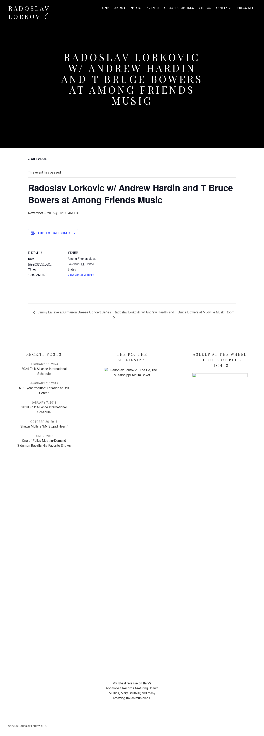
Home (104, 8)
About (120, 8)
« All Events (37, 159)
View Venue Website (81, 275)
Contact (224, 8)
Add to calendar (54, 233)
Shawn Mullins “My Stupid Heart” (44, 426)
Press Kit (245, 8)
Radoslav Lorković (29, 12)
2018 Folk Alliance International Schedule (44, 409)
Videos (205, 8)
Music (136, 8)
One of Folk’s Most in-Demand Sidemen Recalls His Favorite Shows (44, 443)
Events (152, 8)
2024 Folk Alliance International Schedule (44, 371)
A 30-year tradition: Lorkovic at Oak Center (44, 390)
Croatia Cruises (179, 8)
